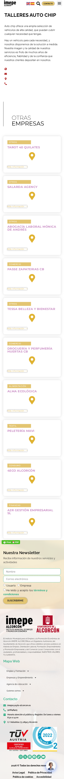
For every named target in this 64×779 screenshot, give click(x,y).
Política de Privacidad (40, 772)
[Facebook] (34, 757)
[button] (59, 3)
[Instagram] (21, 757)
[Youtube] (43, 757)
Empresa (25, 585)
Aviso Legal (18, 772)
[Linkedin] (30, 757)
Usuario (11, 585)
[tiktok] (39, 757)
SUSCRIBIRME (15, 600)
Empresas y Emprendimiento (20, 677)
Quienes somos (14, 691)
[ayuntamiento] (47, 623)
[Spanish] (33, 3)
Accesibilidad (43, 777)
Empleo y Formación (16, 671)
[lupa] (38, 4)
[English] (28, 3)
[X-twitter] (25, 757)
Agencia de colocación (17, 684)
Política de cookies (23, 777)
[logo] (19, 623)
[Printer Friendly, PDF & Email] (11, 543)
